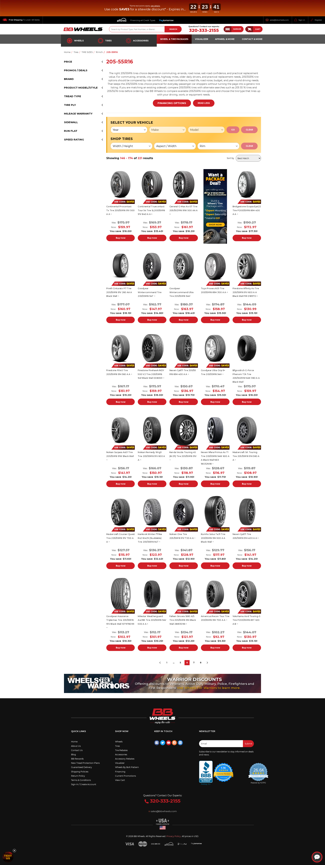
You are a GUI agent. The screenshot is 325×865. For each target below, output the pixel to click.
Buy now (120, 238)
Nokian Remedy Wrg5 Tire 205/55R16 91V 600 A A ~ (151, 456)
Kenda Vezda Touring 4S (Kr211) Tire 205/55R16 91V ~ (183, 456)
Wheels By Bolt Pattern (127, 767)
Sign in (301, 20)
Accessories (140, 40)
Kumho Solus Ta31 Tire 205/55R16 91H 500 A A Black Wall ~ (213, 538)
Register (318, 20)
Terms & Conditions (81, 780)
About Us (76, 746)
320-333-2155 (204, 30)
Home (74, 741)
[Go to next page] (207, 662)
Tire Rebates (121, 750)
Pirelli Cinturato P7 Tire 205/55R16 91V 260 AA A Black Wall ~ (119, 292)
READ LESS (204, 103)
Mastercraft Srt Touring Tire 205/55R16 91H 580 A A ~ (246, 456)
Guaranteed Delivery (81, 767)
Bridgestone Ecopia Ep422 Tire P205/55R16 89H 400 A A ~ (247, 210)
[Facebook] (156, 742)
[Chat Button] (317, 857)
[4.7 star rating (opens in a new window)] (223, 770)
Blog (73, 754)
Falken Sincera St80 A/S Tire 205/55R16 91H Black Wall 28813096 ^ (182, 620)
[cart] (249, 29)
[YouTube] (168, 742)
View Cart (120, 780)
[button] (234, 29)
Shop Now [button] (121, 731)
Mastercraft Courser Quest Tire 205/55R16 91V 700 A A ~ (120, 538)
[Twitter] (162, 742)
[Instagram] (174, 742)
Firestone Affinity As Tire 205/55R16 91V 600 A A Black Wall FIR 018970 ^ (246, 292)
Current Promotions (125, 776)
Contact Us (77, 750)
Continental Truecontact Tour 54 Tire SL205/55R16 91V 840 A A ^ (151, 210)
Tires (108, 40)
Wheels (79, 40)
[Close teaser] (14, 850)
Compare (119, 184)
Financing (120, 771)
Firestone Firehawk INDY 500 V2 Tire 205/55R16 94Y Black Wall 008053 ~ (151, 374)
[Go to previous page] (160, 662)
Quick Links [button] (78, 731)
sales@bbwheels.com (279, 20)
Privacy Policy (173, 836)
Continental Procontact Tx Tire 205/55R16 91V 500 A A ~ (120, 210)
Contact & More (252, 39)
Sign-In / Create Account (83, 784)
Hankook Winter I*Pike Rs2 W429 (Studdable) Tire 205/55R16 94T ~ (150, 538)
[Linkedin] (180, 742)
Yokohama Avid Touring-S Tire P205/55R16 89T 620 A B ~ (246, 620)
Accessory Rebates (124, 758)
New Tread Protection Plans (85, 763)
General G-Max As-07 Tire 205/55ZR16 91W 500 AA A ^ (183, 210)
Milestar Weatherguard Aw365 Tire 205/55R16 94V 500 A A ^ (152, 620)
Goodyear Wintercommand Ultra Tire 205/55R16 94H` (181, 292)
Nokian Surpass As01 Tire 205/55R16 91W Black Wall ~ (120, 456)
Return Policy (78, 776)
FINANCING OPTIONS (172, 103)
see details (155, 6)
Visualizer (120, 763)
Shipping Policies (79, 771)
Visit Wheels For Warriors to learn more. (208, 688)
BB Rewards (77, 758)
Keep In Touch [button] (163, 731)
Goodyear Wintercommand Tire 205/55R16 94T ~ (149, 292)
